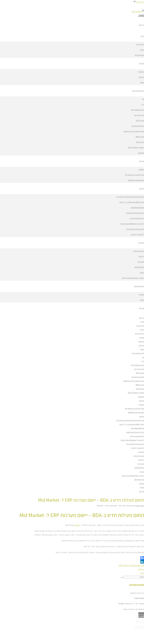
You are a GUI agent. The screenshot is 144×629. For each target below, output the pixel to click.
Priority (125, 565)
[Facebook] (72, 558)
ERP (120, 565)
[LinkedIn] (72, 562)
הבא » (142, 573)
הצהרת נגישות (139, 598)
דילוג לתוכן (140, 2)
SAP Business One (136, 565)
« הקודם (141, 569)
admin (77, 525)
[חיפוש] (122, 577)
